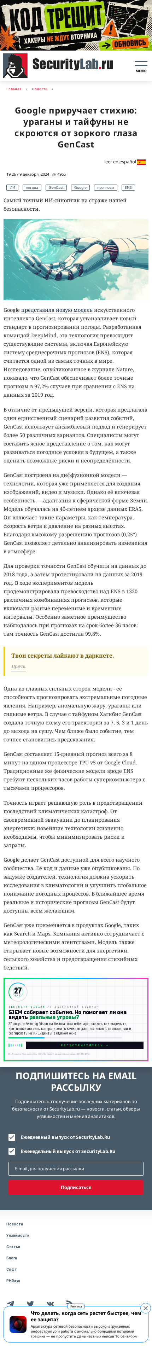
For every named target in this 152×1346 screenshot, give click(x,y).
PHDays (13, 1280)
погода (32, 187)
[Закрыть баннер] (145, 1308)
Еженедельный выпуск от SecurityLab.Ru (68, 1151)
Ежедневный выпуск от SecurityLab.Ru (65, 1137)
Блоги (11, 1258)
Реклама (76, 1306)
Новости (14, 1224)
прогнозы (105, 187)
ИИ (12, 187)
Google (80, 187)
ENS (128, 187)
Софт (11, 1269)
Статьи (13, 1247)
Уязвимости (17, 1235)
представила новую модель (57, 310)
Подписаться (76, 1187)
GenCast (56, 187)
